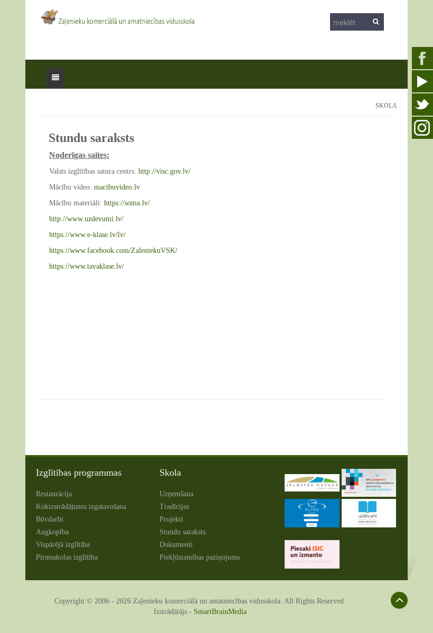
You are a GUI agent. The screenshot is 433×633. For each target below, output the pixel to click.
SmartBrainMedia (220, 612)
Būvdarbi (49, 519)
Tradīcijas (174, 507)
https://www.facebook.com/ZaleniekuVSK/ (113, 250)
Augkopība (52, 532)
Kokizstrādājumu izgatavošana (81, 507)
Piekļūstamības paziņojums (199, 557)
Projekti (171, 519)
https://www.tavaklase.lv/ (86, 266)
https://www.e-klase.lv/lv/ (87, 235)
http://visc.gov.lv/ (164, 171)
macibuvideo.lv (117, 187)
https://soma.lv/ (127, 203)
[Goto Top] (399, 600)
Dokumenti (176, 545)
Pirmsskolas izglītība (67, 557)
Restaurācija (54, 494)
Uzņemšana (176, 494)
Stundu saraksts (182, 532)
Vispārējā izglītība (63, 545)
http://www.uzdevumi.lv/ (86, 219)
